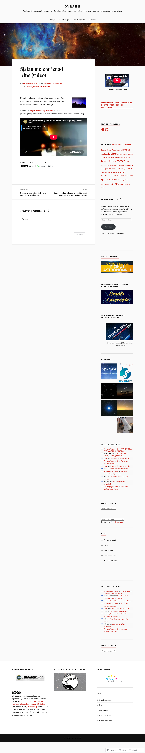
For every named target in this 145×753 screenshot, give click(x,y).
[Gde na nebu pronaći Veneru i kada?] (125, 408)
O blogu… (53, 20)
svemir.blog (32, 707)
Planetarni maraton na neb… (120, 466)
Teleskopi (65, 20)
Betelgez (103, 150)
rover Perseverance (113, 172)
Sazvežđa (106, 175)
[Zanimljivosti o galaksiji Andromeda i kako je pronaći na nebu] (125, 391)
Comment (79, 234)
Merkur (112, 160)
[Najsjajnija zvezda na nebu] (109, 408)
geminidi (119, 150)
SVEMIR (72, 6)
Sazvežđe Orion (127, 176)
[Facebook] (103, 129)
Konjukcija (119, 157)
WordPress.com (110, 561)
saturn (122, 171)
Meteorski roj (114, 165)
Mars (104, 160)
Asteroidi (120, 144)
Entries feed (108, 550)
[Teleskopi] (125, 425)
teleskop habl (105, 184)
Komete (113, 157)
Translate (119, 522)
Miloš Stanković (122, 165)
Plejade (113, 169)
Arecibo (114, 144)
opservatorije (48, 110)
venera (115, 183)
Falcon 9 (114, 150)
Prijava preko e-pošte (112, 199)
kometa (119, 154)
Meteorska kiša (105, 165)
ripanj (106, 458)
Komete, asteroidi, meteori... (38, 87)
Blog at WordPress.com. (73, 738)
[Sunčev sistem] (126, 364)
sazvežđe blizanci (116, 176)
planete (108, 169)
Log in (106, 545)
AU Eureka (127, 144)
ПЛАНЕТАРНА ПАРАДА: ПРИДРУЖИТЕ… (118, 450)
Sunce (112, 179)
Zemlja (123, 184)
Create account (110, 540)
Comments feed (110, 555)
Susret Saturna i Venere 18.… (120, 458)
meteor (128, 161)
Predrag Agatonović (53, 84)
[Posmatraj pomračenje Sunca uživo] (125, 375)
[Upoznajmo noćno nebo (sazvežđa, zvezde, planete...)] (109, 371)
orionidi (103, 168)
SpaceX (104, 179)
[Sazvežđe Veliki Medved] (109, 391)
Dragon (109, 150)
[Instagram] (106, 129)
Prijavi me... (108, 227)
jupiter (112, 153)
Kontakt (92, 20)
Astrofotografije (79, 20)
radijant (104, 172)
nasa (130, 165)
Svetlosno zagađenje (122, 180)
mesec (121, 161)
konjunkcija (126, 157)
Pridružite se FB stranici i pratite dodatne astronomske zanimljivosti (116, 105)
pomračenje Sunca (124, 168)
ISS (123, 150)
